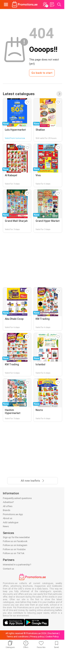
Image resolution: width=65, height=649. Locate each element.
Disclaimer (53, 633)
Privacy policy (37, 636)
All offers (7, 506)
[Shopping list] (52, 4)
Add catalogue (10, 522)
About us (7, 518)
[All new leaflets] (59, 94)
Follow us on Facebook (15, 541)
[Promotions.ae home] (25, 4)
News (6, 526)
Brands (6, 510)
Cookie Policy (52, 636)
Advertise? (8, 502)
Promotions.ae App (13, 514)
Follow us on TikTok (13, 553)
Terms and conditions (17, 636)
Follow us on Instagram (15, 545)
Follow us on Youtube (14, 549)
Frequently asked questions (17, 498)
